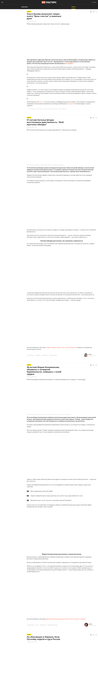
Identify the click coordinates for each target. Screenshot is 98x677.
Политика (24, 7)
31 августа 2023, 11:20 (32, 376)
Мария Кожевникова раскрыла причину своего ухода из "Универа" (66, 619)
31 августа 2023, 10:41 (32, 641)
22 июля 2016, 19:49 (31, 21)
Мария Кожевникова (52, 625)
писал (41, 102)
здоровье (38, 355)
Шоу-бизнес (45, 355)
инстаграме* (69, 63)
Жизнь (73, 7)
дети (37, 625)
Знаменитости (31, 355)
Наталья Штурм (53, 355)
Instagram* (71, 104)
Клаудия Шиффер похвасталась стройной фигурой (61, 347)
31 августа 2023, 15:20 (32, 127)
